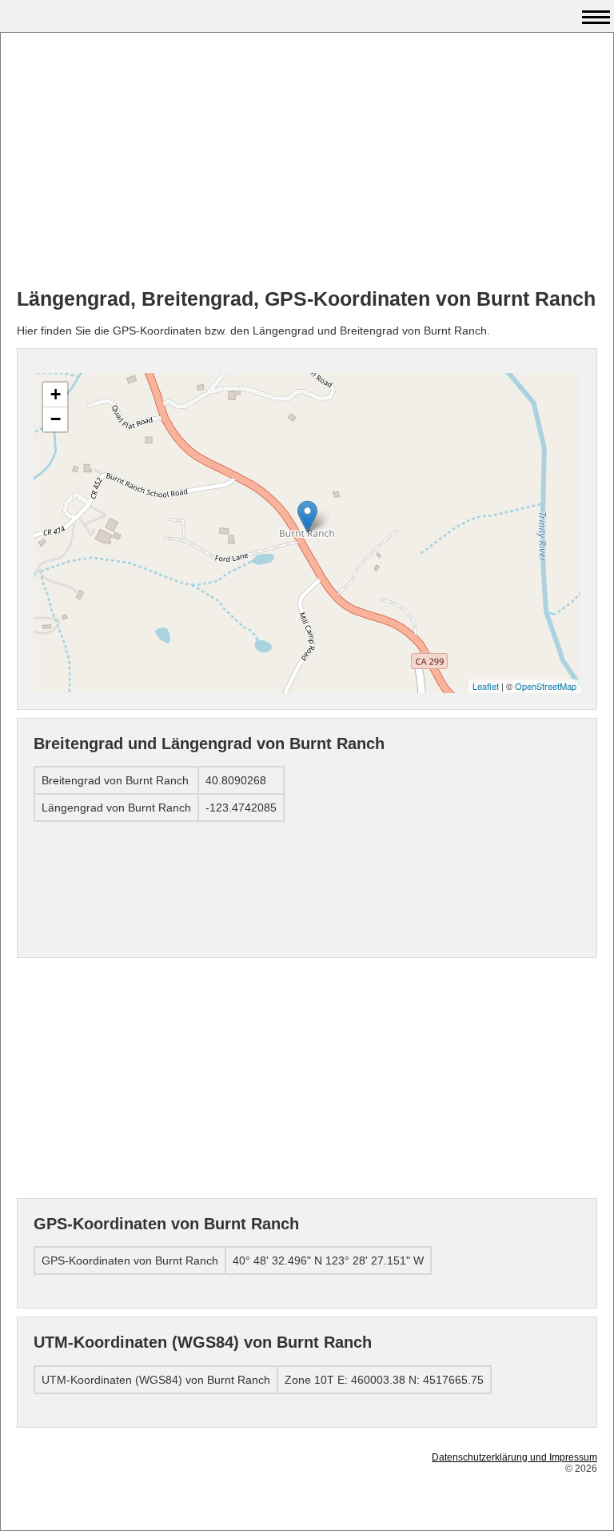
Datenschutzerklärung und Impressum (514, 1457)
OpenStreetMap (545, 685)
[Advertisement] (307, 161)
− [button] (55, 419)
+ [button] (55, 394)
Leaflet (485, 685)
